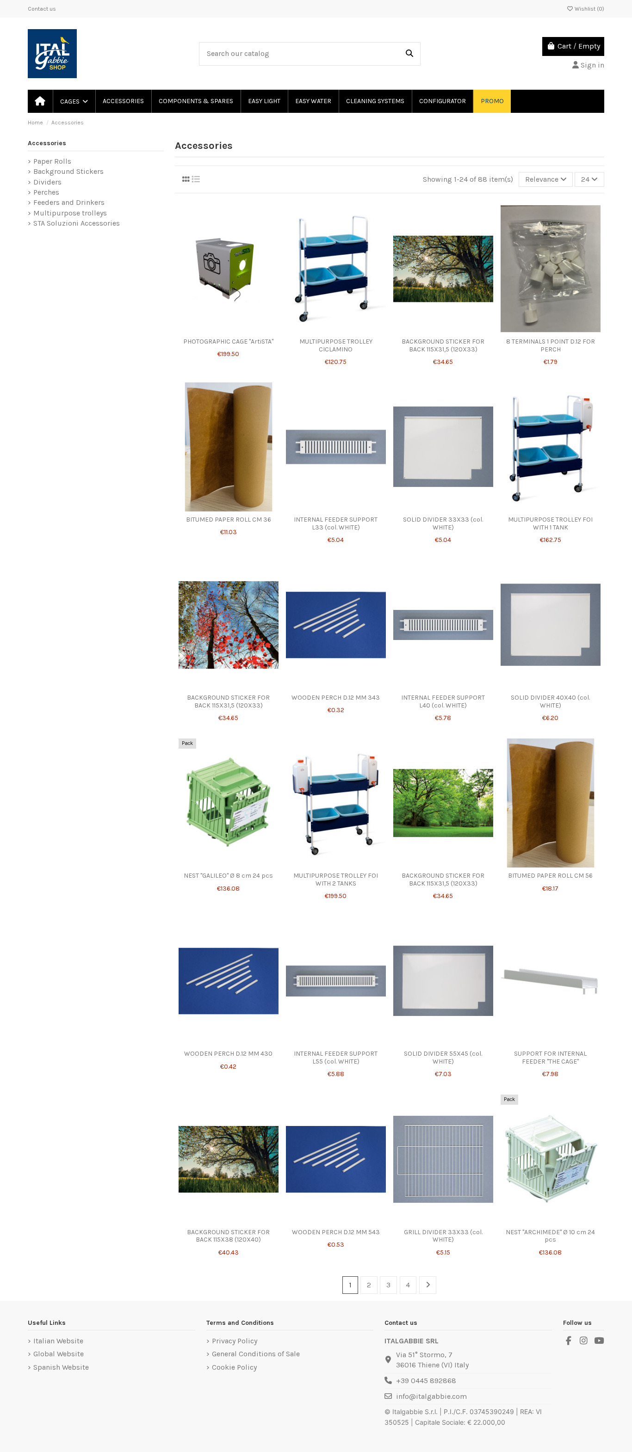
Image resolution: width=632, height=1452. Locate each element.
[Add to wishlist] (221, 322)
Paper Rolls (52, 161)
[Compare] (236, 322)
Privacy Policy (234, 1340)
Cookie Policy (234, 1367)
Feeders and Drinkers (69, 202)
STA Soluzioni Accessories (76, 223)
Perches (46, 192)
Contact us (42, 9)
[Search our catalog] (409, 54)
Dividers (47, 182)
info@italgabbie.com (431, 1396)
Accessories (47, 143)
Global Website (58, 1353)
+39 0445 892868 (426, 1380)
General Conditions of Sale (256, 1353)
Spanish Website (61, 1367)
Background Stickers (68, 171)
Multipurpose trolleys (70, 213)
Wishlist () (588, 9)
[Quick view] (228, 337)
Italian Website (58, 1340)
